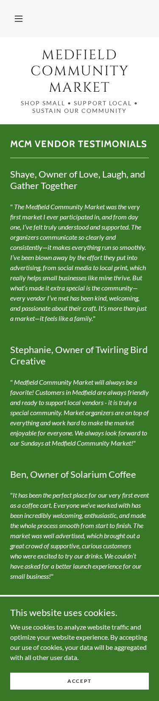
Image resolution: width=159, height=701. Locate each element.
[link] (79, 71)
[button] (18, 18)
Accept (79, 681)
